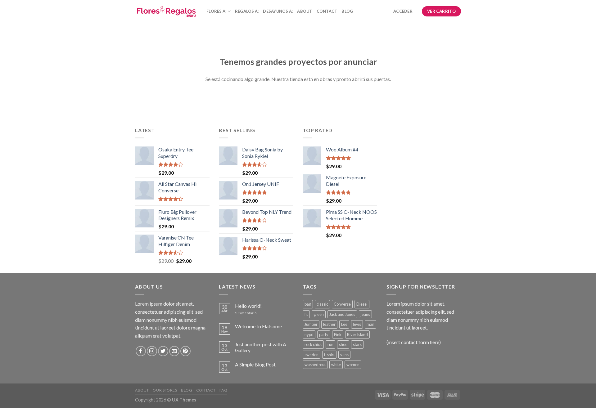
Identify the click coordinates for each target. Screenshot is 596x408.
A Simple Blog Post (255, 364)
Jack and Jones (342, 314)
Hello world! (248, 306)
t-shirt (329, 354)
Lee (344, 324)
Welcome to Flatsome (258, 326)
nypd (309, 334)
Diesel (362, 304)
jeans (365, 314)
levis (357, 324)
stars (357, 344)
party (323, 334)
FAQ (223, 390)
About (304, 11)
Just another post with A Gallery (260, 347)
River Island (357, 334)
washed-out (315, 364)
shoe (343, 344)
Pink (337, 334)
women (352, 364)
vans (344, 354)
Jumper (311, 324)
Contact (327, 11)
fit (306, 314)
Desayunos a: (278, 11)
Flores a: (216, 11)
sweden (311, 354)
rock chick (313, 344)
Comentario (245, 313)
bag (308, 304)
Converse (342, 304)
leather (329, 324)
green (319, 314)
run (330, 344)
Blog (347, 11)
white (336, 364)
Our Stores (165, 390)
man (370, 324)
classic (322, 304)
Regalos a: (247, 11)
